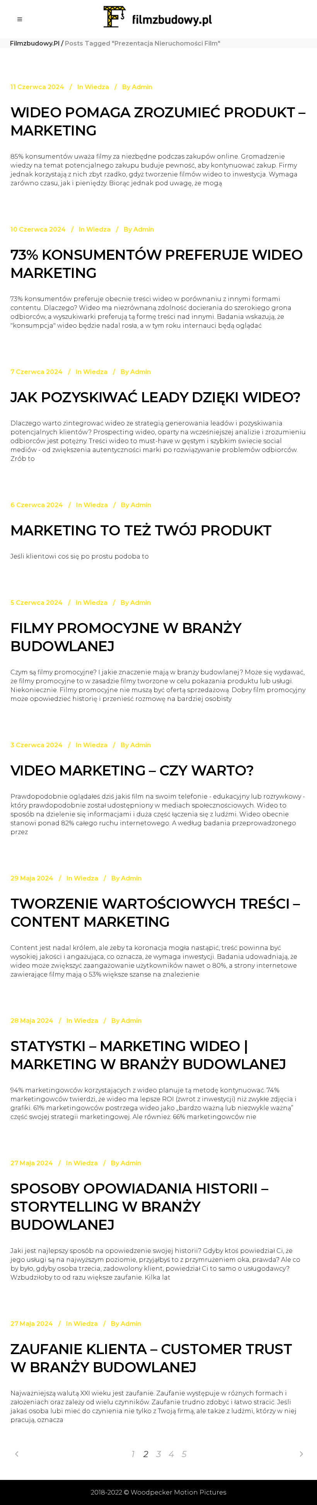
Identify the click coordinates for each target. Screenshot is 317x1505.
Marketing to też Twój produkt (141, 530)
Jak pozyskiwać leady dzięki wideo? (155, 397)
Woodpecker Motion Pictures (178, 1492)
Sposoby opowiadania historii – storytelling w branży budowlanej (139, 1206)
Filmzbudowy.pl (35, 43)
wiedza (97, 87)
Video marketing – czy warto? (132, 770)
